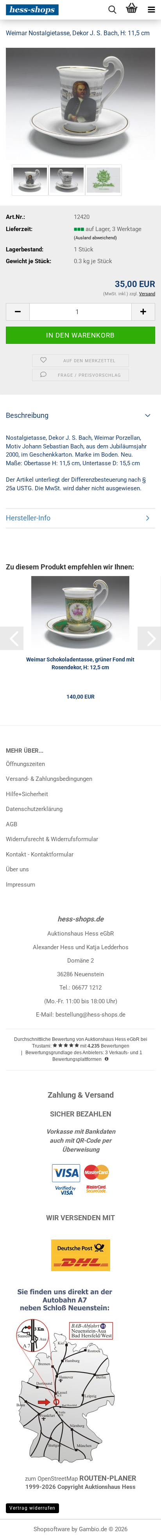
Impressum (20, 884)
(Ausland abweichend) (95, 237)
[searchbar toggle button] (112, 10)
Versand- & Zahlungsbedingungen (49, 778)
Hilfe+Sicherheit (27, 794)
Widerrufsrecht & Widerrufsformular (52, 839)
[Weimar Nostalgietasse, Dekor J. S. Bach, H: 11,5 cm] (80, 103)
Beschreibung (27, 415)
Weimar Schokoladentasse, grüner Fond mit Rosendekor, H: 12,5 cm (80, 663)
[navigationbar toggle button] (151, 10)
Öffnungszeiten (25, 764)
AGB (11, 824)
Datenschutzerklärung (34, 809)
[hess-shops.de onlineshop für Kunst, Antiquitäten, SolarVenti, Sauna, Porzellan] (29, 10)
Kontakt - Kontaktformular (39, 854)
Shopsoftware (52, 1529)
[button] (17, 312)
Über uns (17, 869)
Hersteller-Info (28, 518)
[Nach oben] (139, 1527)
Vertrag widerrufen (32, 1508)
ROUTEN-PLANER (107, 1478)
